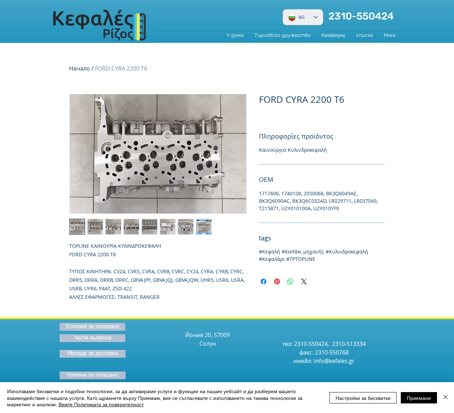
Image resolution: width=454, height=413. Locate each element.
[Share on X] (304, 281)
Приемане (419, 397)
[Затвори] (445, 397)
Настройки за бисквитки (363, 397)
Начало (79, 68)
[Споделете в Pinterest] (277, 281)
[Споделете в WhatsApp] (290, 281)
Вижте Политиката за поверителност (101, 404)
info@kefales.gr (334, 361)
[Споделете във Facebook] (263, 281)
